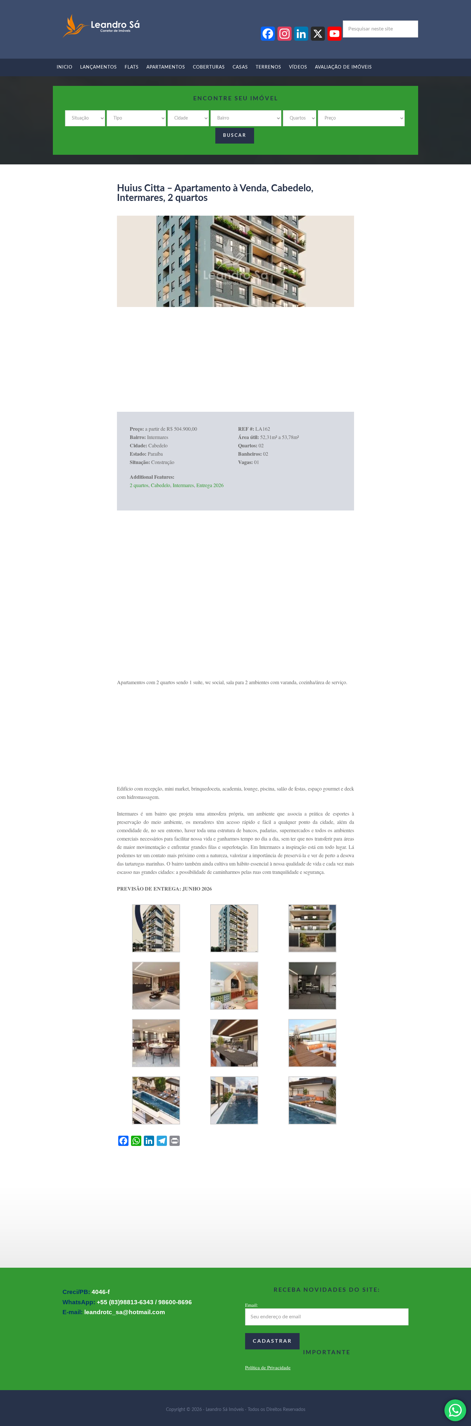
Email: (251, 1305)
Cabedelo (160, 485)
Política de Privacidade (268, 1367)
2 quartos (139, 485)
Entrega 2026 (210, 485)
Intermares (183, 485)
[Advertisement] (235, 367)
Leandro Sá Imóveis (101, 26)
